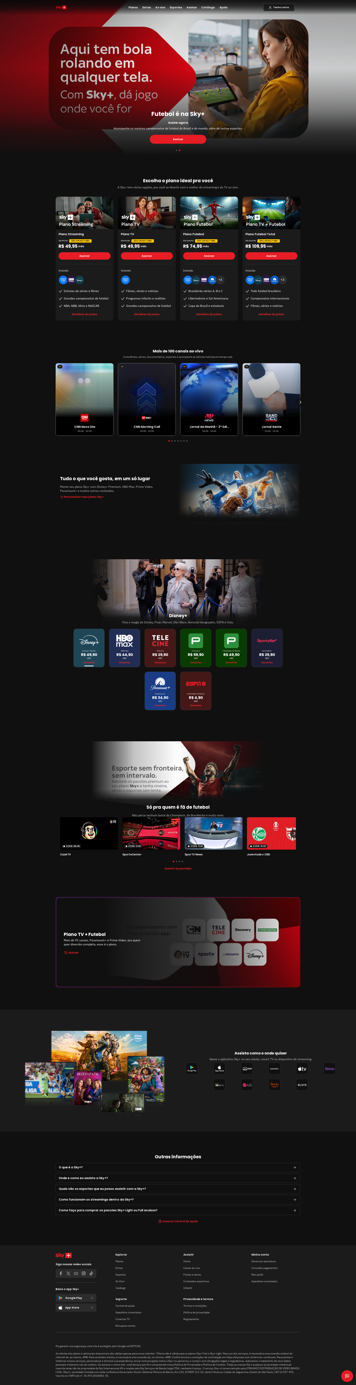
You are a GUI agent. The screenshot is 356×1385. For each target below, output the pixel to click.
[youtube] (76, 1273)
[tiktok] (91, 1273)
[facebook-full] (61, 1273)
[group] (89, 836)
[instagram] (83, 1273)
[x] (68, 1273)
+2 (220, 280)
